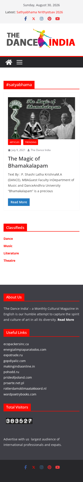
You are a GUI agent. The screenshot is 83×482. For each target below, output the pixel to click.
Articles (14, 142)
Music (8, 246)
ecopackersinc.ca (16, 344)
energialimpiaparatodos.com (25, 349)
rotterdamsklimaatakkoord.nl (25, 388)
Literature (11, 253)
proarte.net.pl (14, 383)
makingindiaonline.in (19, 366)
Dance (8, 238)
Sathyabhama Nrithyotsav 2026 (40, 12)
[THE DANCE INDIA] (9, 62)
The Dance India (41, 150)
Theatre (9, 260)
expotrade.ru (13, 355)
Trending (30, 142)
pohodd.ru (11, 372)
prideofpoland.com (18, 377)
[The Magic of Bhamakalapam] (41, 118)
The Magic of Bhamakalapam (28, 162)
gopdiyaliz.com (15, 361)
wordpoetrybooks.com (20, 394)
